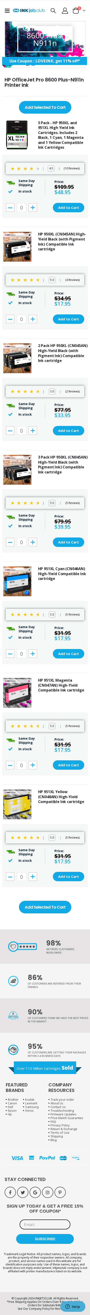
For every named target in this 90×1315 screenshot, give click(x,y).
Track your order (62, 1099)
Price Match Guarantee (67, 1118)
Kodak (29, 1099)
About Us (57, 1103)
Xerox (29, 1110)
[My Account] (65, 11)
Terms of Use (60, 1132)
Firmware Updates (63, 1114)
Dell (10, 1107)
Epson (12, 1110)
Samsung (31, 1107)
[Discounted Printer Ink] (29, 10)
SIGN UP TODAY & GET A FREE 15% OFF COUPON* (45, 1209)
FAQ (53, 1121)
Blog (54, 1140)
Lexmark (31, 1103)
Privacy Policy (60, 1125)
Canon (12, 1103)
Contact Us (58, 1107)
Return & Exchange (64, 1129)
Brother (13, 1099)
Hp (10, 1114)
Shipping (57, 1136)
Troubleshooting (62, 1110)
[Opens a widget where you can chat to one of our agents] (72, 1307)
